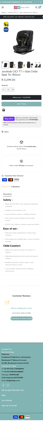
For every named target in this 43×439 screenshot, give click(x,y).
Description (7, 194)
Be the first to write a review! (21, 318)
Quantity (5, 85)
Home (4, 12)
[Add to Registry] (21, 110)
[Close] (40, 2)
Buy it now (21, 104)
